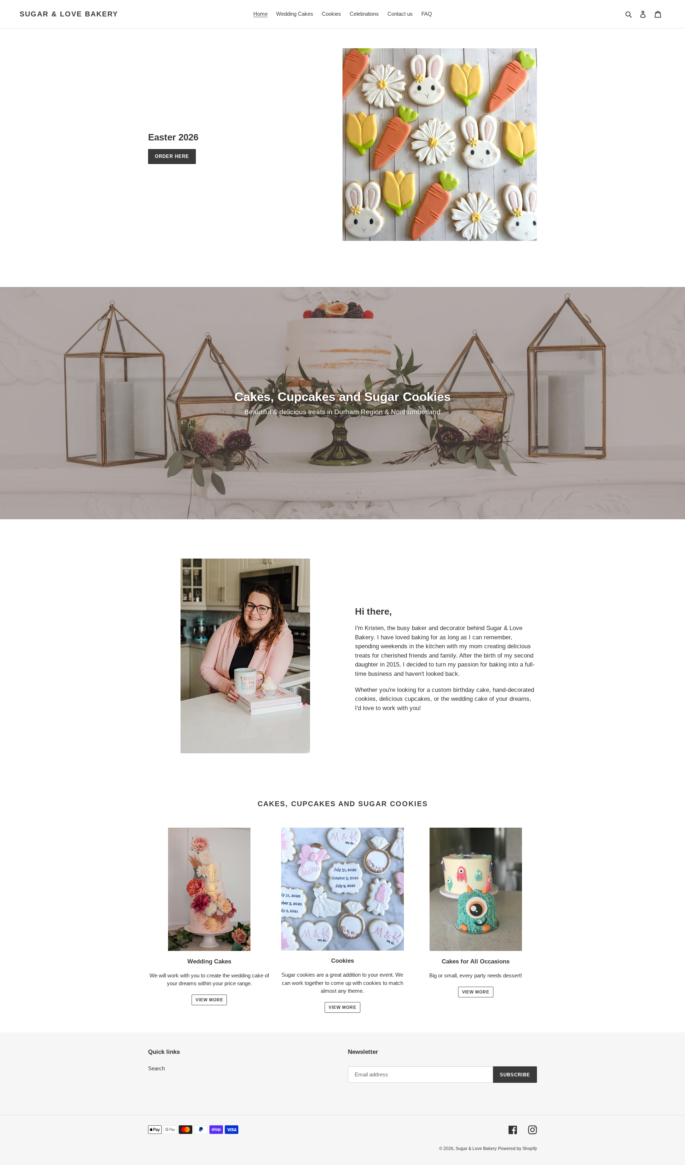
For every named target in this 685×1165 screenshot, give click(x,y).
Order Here (172, 156)
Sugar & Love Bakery (69, 14)
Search (156, 1068)
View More (209, 999)
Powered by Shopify (517, 1148)
